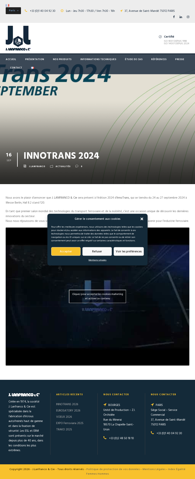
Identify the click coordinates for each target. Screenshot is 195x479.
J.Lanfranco (37, 166)
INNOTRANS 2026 (67, 404)
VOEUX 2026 (64, 417)
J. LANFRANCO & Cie (64, 198)
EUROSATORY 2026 (68, 410)
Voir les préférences (129, 251)
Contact (16, 68)
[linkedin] (181, 17)
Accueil (11, 59)
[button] (142, 219)
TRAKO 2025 (64, 429)
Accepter (66, 251)
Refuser (97, 251)
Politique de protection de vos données (113, 469)
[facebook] (174, 17)
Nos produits (62, 59)
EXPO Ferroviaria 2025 (69, 423)
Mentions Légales (97, 260)
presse (179, 59)
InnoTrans (123, 198)
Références (158, 59)
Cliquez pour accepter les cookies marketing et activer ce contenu (97, 296)
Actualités (63, 166)
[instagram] (188, 17)
